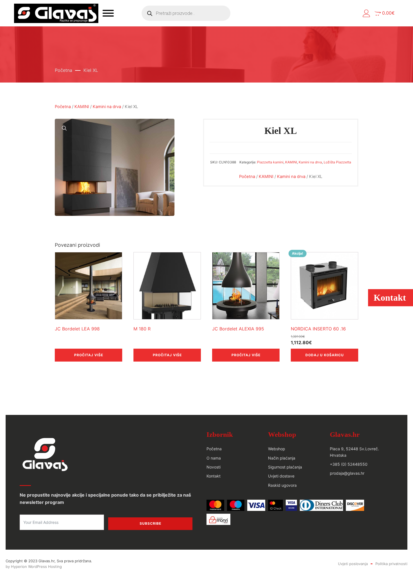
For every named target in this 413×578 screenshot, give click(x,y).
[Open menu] (108, 13)
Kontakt (213, 476)
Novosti (213, 467)
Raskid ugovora (282, 485)
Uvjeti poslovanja (353, 563)
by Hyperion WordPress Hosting (34, 566)
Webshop (276, 448)
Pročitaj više (88, 355)
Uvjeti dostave (281, 476)
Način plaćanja (281, 458)
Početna (63, 70)
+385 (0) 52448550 (348, 464)
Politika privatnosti (391, 563)
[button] (366, 13)
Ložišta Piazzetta (337, 162)
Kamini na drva (107, 106)
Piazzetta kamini (270, 162)
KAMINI (81, 106)
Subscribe (150, 523)
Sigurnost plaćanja (285, 467)
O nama (213, 458)
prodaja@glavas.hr (347, 473)
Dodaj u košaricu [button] (324, 355)
